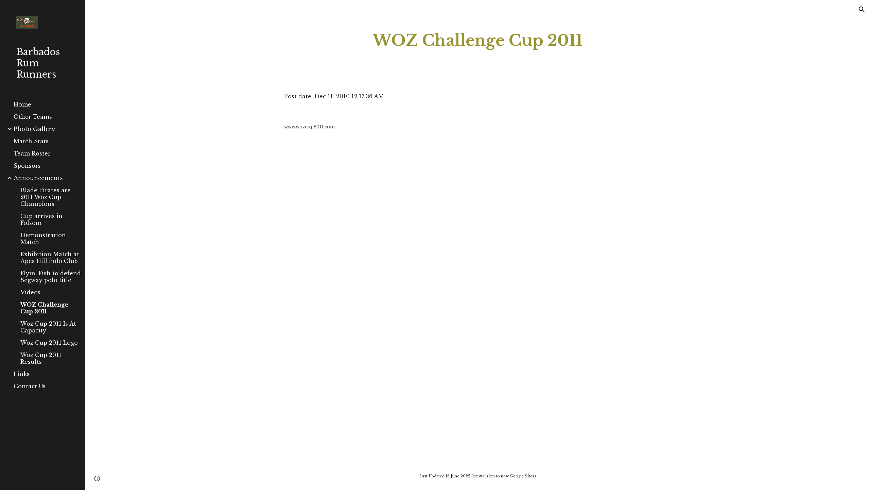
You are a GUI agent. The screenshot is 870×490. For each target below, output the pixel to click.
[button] (862, 9)
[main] (477, 40)
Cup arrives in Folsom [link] (41, 219)
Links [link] (22, 374)
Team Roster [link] (32, 153)
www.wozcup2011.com (309, 127)
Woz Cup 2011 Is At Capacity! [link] (48, 327)
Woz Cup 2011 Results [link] (41, 358)
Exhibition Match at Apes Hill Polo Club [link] (49, 257)
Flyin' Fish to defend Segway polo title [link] (50, 276)
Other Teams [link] (33, 116)
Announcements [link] (38, 178)
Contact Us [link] (30, 386)
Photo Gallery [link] (34, 129)
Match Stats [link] (31, 141)
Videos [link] (30, 292)
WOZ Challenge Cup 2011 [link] (44, 308)
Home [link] (22, 104)
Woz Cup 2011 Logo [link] (49, 342)
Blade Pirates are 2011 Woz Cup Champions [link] (45, 197)
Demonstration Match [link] (43, 238)
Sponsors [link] (27, 165)
